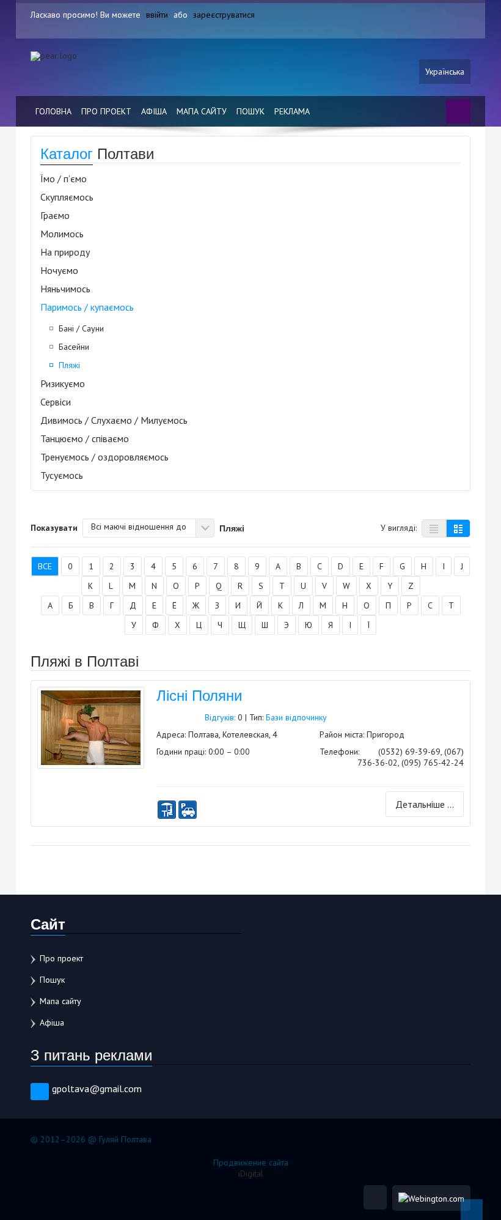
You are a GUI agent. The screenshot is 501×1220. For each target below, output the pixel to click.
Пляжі (69, 365)
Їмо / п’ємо (63, 178)
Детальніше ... (424, 804)
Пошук (250, 111)
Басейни (74, 346)
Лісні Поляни (199, 694)
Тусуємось (61, 475)
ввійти (157, 14)
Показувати (54, 527)
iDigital (250, 1173)
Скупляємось (66, 197)
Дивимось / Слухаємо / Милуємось (114, 420)
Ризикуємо (62, 383)
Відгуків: (220, 717)
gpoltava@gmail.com (97, 1088)
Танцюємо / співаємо (84, 438)
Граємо (55, 215)
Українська (444, 71)
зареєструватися (224, 14)
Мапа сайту (202, 111)
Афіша (154, 111)
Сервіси (55, 402)
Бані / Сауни (81, 328)
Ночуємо (59, 270)
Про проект (106, 111)
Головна (53, 111)
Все (45, 566)
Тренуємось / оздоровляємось (104, 457)
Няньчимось (65, 289)
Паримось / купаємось (87, 307)
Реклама (292, 111)
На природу (65, 252)
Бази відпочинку (296, 717)
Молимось (62, 233)
